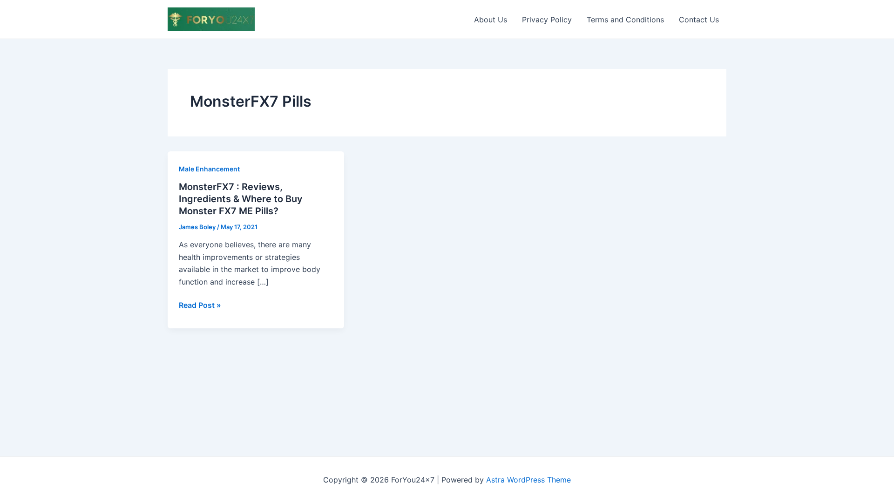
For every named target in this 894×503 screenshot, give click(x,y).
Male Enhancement (209, 169)
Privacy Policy (547, 19)
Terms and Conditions (625, 19)
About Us (490, 19)
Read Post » (200, 305)
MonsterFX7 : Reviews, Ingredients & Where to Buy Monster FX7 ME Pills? (241, 199)
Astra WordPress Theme (528, 479)
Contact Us (699, 19)
